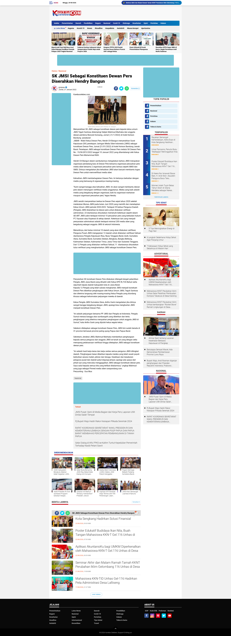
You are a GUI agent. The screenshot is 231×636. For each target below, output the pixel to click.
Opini (146, 23)
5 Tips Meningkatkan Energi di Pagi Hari (161, 229)
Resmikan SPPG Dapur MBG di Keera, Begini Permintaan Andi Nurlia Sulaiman (166, 49)
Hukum (163, 23)
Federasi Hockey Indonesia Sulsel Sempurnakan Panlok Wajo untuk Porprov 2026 (89, 49)
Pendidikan (88, 23)
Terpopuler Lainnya (161, 197)
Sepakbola (110, 28)
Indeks (56, 23)
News (90, 28)
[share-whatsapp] (127, 88)
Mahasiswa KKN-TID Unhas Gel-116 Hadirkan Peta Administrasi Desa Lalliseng (151, 3)
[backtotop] (115, 629)
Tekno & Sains (155, 127)
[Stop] (103, 87)
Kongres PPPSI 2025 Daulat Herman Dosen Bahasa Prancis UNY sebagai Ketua (114, 49)
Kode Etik (153, 611)
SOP (146, 611)
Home (56, 3)
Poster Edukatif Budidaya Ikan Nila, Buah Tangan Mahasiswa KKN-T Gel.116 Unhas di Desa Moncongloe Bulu (105, 535)
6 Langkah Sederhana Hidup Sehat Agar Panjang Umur (161, 238)
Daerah (78, 23)
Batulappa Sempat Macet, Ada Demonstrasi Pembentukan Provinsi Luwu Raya (160, 352)
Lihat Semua (96, 594)
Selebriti (121, 28)
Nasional (106, 23)
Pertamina (146, 28)
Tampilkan (136, 502)
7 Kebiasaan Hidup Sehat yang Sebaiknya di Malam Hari (160, 247)
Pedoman (162, 611)
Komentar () (135, 88)
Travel (96, 623)
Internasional (77, 620)
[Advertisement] (136, 13)
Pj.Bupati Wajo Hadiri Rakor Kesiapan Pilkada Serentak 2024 (160, 409)
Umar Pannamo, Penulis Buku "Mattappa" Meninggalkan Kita (164, 150)
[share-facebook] (116, 88)
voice (99, 87)
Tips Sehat (98, 620)
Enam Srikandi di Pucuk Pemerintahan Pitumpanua (139, 48)
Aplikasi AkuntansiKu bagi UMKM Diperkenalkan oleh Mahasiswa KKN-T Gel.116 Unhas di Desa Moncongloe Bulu (108, 551)
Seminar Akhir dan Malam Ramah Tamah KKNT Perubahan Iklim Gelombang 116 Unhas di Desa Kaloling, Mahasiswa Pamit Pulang (107, 567)
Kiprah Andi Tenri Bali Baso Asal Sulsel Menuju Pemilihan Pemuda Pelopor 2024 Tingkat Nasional (62, 49)
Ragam (98, 23)
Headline (99, 28)
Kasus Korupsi (133, 28)
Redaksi (171, 611)
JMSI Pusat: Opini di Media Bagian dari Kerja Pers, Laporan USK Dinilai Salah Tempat (160, 399)
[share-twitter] (121, 88)
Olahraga (126, 23)
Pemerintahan (67, 23)
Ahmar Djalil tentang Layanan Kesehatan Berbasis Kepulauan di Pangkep (161, 340)
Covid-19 (116, 23)
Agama (71, 28)
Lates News (60, 28)
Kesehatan (137, 23)
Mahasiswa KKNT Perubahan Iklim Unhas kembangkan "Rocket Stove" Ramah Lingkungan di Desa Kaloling (161, 304)
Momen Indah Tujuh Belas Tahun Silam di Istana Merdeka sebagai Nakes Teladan (163, 188)
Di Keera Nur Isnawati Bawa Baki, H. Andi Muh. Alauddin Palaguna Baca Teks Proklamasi (163, 176)
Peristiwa (154, 23)
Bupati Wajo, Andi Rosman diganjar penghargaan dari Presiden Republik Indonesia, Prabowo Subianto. (162, 363)
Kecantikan (76, 623)
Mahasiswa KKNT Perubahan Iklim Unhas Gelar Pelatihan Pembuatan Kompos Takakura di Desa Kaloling (161, 293)
